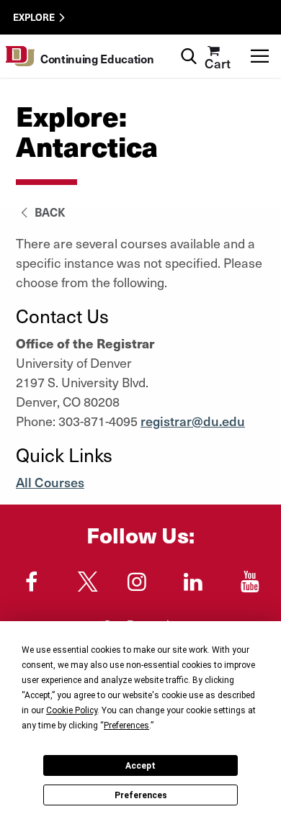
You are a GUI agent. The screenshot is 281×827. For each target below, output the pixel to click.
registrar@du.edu (192, 421)
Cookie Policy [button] (71, 710)
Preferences (141, 795)
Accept (140, 766)
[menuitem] (217, 56)
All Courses (50, 482)
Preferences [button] (126, 725)
